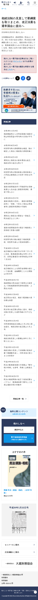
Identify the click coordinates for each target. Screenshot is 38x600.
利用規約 (5, 580)
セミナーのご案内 (12, 545)
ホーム (4, 8)
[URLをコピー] (28, 78)
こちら (10, 69)
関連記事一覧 (18, 399)
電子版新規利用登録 (19, 438)
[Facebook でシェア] (23, 78)
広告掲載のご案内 (12, 552)
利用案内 (5, 577)
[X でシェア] (17, 78)
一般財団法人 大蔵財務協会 (11, 575)
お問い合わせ (6, 583)
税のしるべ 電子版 (6, 3)
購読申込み (21, 4)
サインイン (14, 4)
